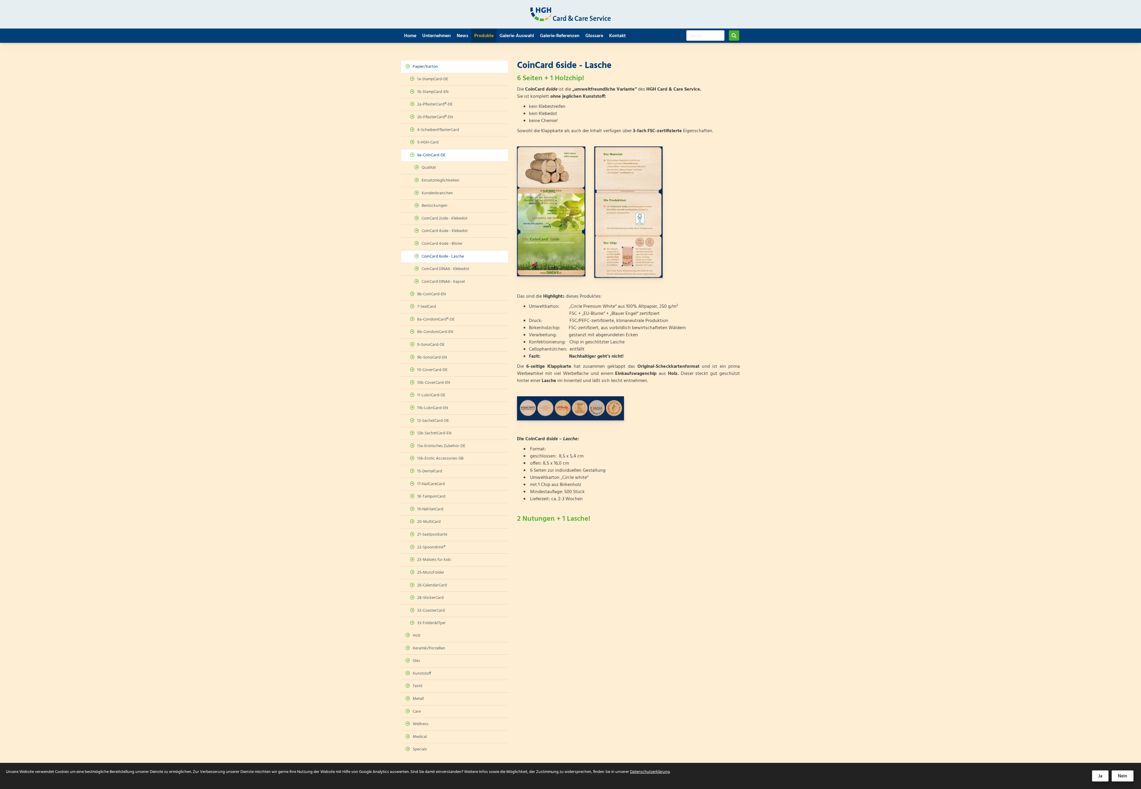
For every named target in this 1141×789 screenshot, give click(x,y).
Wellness (420, 724)
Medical (420, 736)
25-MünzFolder (430, 572)
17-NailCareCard (431, 484)
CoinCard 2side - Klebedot (444, 218)
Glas (416, 660)
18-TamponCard (431, 496)
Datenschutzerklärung (650, 772)
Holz (416, 635)
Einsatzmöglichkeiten (440, 180)
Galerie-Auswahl (516, 36)
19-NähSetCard (430, 509)
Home (410, 36)
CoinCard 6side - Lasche (443, 256)
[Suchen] (734, 35)
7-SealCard (426, 306)
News (462, 36)
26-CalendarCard (432, 585)
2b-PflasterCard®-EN (435, 117)
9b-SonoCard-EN (432, 357)
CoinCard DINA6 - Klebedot (445, 269)
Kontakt (617, 36)
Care (417, 711)
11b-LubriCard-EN (432, 408)
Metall (418, 698)
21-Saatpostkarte (432, 534)
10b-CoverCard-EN (433, 382)
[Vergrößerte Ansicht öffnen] (551, 211)
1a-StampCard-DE (432, 79)
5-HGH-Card (428, 142)
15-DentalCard (429, 471)
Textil (417, 686)
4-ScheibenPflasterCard (438, 130)
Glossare (594, 36)
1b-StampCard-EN (432, 92)
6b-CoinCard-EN (431, 294)
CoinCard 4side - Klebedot (445, 231)
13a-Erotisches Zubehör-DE (441, 446)
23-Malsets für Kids (434, 559)
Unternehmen (436, 36)
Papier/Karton (425, 66)
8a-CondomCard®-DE (436, 319)
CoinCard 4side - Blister (442, 243)
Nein (1122, 776)
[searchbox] (705, 35)
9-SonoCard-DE (431, 344)
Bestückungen (434, 205)
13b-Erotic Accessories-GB (440, 458)
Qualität (429, 167)
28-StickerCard (430, 597)
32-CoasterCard (431, 610)
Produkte (484, 36)
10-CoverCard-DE (432, 370)
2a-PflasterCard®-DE (435, 104)
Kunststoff (422, 673)
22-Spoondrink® (431, 547)
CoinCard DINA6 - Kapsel (443, 281)
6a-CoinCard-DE (431, 155)
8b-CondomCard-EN (435, 332)
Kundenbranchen (437, 193)
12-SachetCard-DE (433, 420)
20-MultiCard (429, 521)
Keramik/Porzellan (429, 648)
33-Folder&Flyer (431, 623)
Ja (1100, 776)
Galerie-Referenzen (559, 36)
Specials (420, 749)
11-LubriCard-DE (431, 395)
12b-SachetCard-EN (434, 433)
